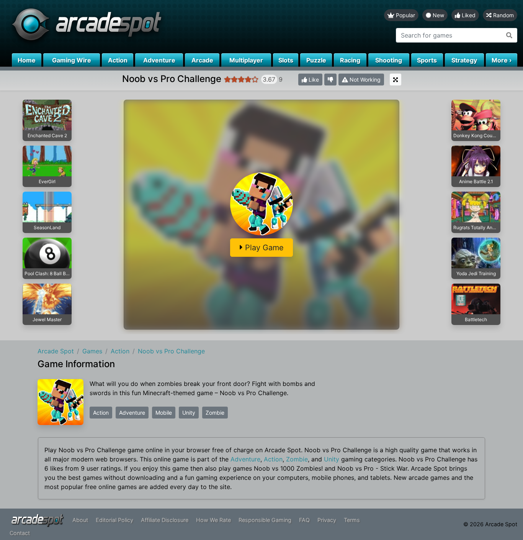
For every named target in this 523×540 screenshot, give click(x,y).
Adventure (132, 412)
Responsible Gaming (265, 520)
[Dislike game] (330, 79)
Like (313, 79)
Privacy (326, 520)
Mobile (163, 412)
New (437, 15)
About (80, 520)
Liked (468, 15)
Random (503, 15)
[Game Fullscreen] (395, 79)
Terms (352, 520)
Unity (188, 412)
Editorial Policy (114, 520)
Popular (404, 15)
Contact (20, 533)
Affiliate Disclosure (164, 520)
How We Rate (213, 520)
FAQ (304, 520)
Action (101, 412)
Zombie (215, 412)
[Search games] (509, 35)
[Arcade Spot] (131, 26)
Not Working (364, 79)
